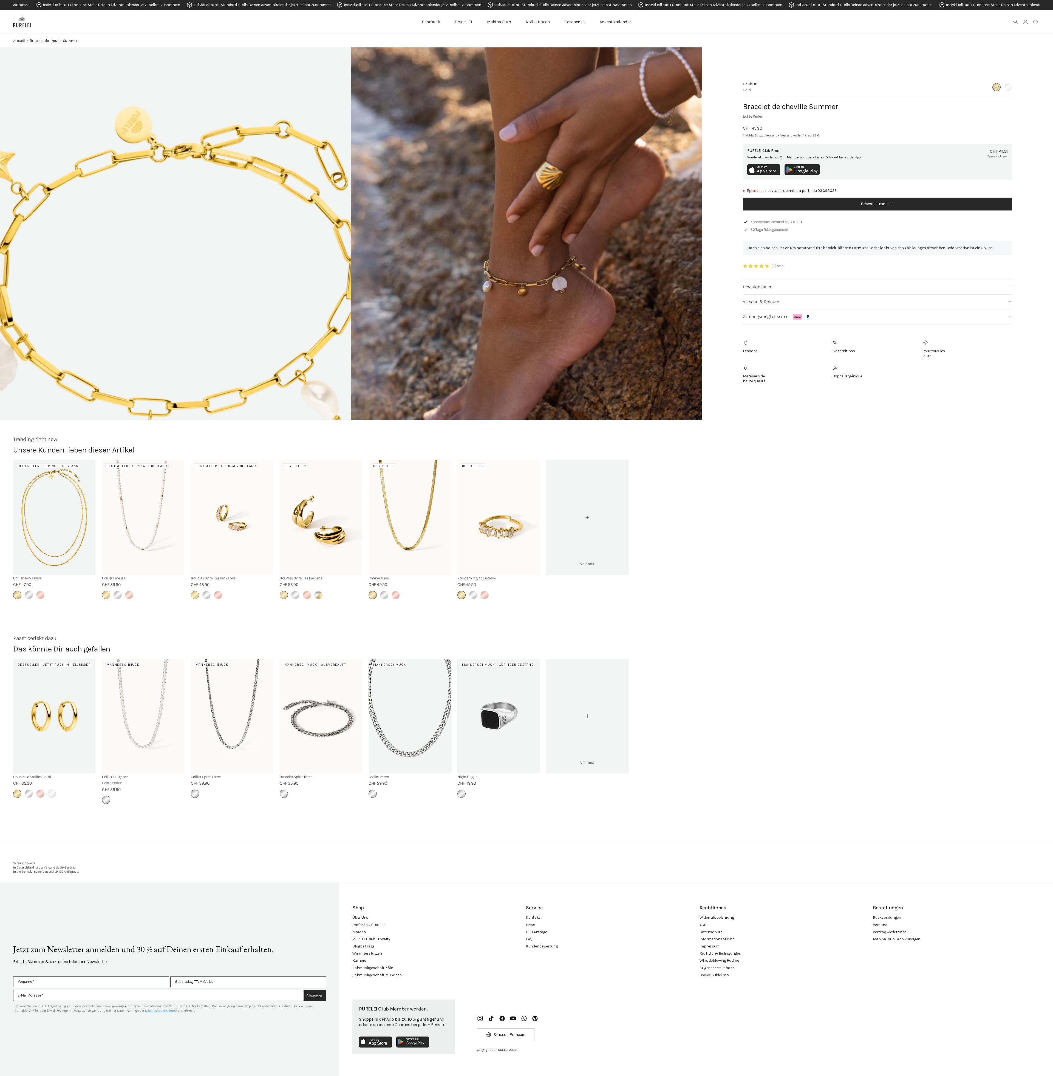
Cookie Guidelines (714, 975)
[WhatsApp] (524, 1018)
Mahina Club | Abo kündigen (896, 939)
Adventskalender (615, 21)
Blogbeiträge (363, 946)
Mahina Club (499, 21)
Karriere (359, 960)
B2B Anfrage (536, 932)
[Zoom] (175, 284)
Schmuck (431, 21)
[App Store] (375, 1042)
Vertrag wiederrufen (890, 932)
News (530, 925)
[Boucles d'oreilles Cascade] (321, 517)
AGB (703, 925)
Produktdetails (757, 286)
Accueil (19, 40)
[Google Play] (412, 1042)
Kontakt (533, 917)
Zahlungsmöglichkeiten (766, 316)
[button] (1015, 22)
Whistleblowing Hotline (719, 960)
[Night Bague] (498, 716)
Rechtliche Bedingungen (720, 953)
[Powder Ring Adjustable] (498, 517)
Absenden (315, 995)
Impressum (710, 946)
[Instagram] (480, 1018)
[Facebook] (502, 1018)
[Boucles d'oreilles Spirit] (54, 716)
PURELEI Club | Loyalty (371, 939)
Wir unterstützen (367, 953)
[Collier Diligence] (143, 716)
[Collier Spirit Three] (232, 716)
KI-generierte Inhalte (717, 968)
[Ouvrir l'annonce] (526, 5)
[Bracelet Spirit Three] (321, 716)
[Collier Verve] (410, 716)
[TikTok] (491, 1018)
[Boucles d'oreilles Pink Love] (232, 517)
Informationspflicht (717, 939)
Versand (880, 925)
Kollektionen (538, 21)
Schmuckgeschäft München (377, 975)
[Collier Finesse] (143, 517)
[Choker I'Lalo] (410, 517)
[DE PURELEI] (22, 21)
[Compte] (1025, 22)
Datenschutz (711, 932)
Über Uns (360, 917)
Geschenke (575, 21)
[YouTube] (513, 1018)
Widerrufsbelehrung (717, 917)
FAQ (529, 939)
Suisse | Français (509, 1034)
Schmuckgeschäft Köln (372, 968)
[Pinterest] (535, 1018)
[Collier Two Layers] (54, 517)
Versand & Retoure (761, 301)
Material (359, 932)
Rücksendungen (887, 917)
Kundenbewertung (542, 946)
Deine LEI (463, 21)
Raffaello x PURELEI (368, 925)
